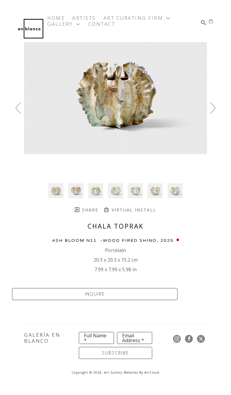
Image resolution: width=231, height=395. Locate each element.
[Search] (203, 22)
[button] (137, 18)
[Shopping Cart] (211, 21)
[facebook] (189, 339)
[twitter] (201, 339)
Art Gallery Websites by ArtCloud (131, 372)
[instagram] (177, 339)
